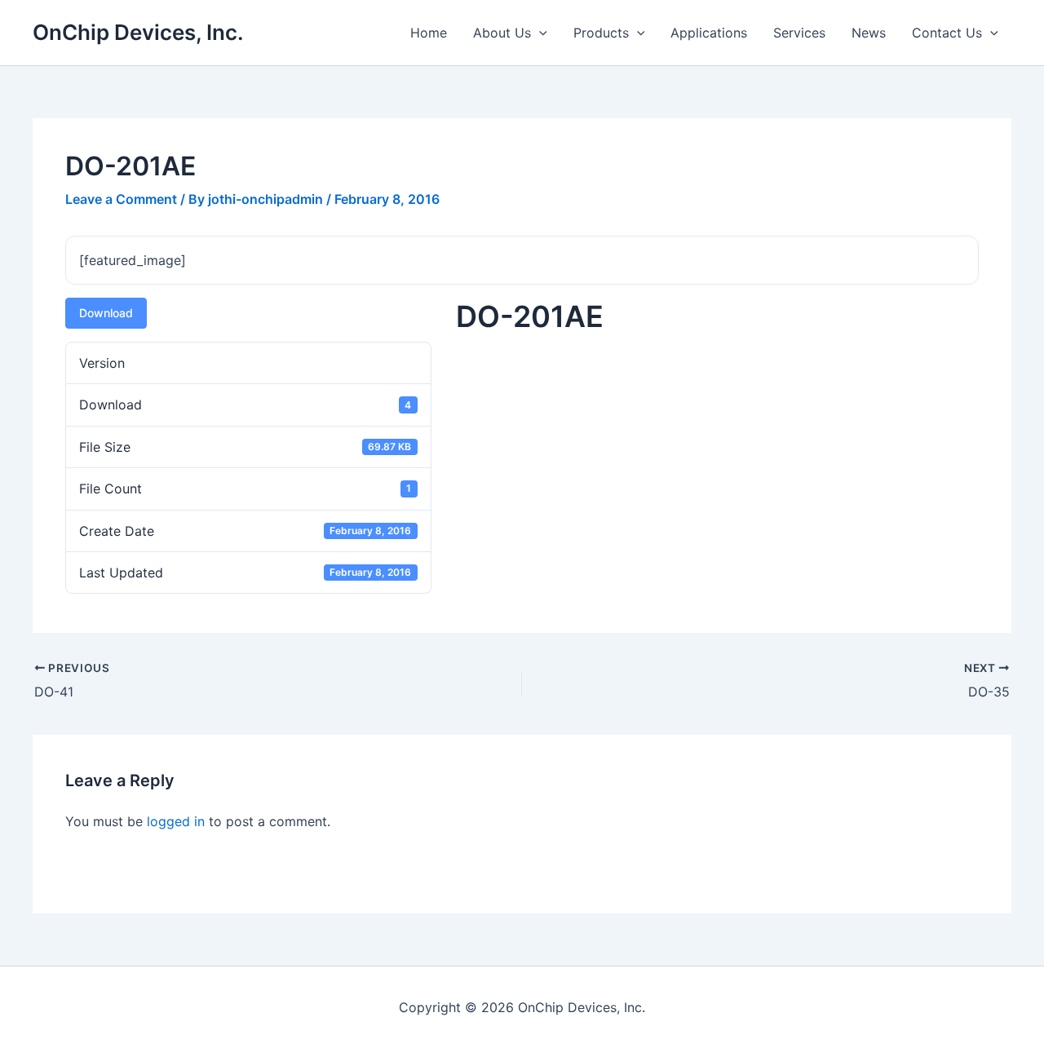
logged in (176, 821)
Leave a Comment (121, 199)
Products (601, 32)
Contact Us (947, 32)
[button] (539, 32)
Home (428, 32)
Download (106, 313)
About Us (502, 32)
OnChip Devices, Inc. (138, 32)
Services (799, 32)
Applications (708, 32)
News (869, 32)
